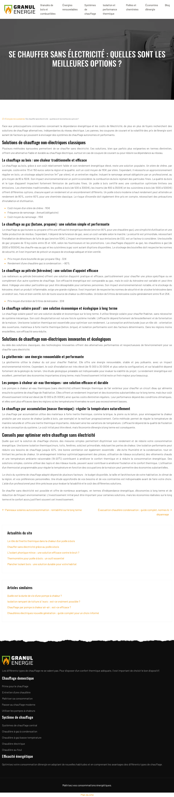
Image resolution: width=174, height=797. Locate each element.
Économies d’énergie (151, 7)
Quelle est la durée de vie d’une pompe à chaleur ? (34, 595)
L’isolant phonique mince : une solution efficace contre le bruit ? (43, 552)
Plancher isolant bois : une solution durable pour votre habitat (42, 564)
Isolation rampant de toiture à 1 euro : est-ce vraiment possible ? (43, 601)
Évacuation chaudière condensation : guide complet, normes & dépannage (133, 512)
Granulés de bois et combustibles (48, 9)
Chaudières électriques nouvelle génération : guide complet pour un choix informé (53, 613)
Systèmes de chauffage (90, 9)
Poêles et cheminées (132, 7)
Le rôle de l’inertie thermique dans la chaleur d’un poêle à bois (41, 541)
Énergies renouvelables (70, 7)
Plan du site (87, 794)
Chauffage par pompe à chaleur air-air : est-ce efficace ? (39, 607)
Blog (167, 5)
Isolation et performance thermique (110, 9)
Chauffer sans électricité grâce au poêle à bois (33, 546)
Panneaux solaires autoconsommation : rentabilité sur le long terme (43, 509)
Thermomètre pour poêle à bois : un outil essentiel (35, 558)
